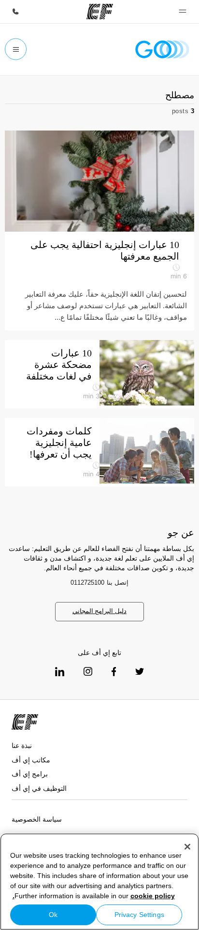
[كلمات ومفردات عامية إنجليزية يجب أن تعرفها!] (147, 451)
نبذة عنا (22, 745)
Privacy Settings (139, 914)
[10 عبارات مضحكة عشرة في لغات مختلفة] (147, 373)
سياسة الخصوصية (37, 819)
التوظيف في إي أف (39, 788)
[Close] (187, 846)
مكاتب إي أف (31, 760)
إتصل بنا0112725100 (99, 582)
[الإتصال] (15, 11)
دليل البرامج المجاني (99, 611)
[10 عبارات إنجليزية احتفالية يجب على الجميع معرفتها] (99, 181)
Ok (53, 914)
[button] (182, 11)
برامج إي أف (30, 774)
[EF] (99, 11)
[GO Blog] (162, 49)
